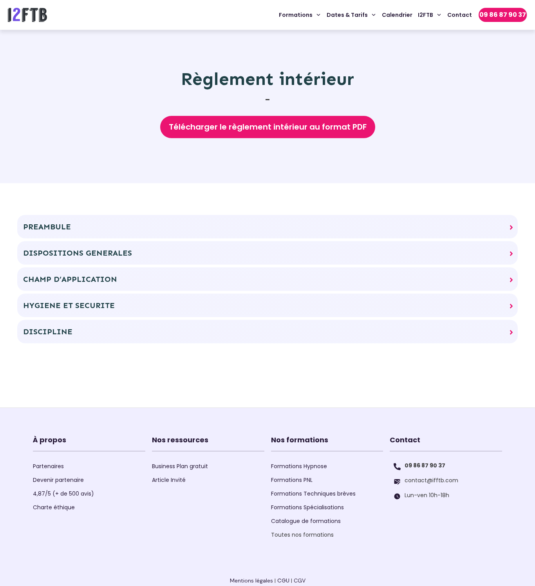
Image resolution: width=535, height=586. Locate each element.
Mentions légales (251, 580)
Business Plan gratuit (180, 466)
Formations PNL (292, 480)
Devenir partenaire (58, 480)
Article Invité (169, 480)
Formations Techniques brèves (313, 494)
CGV (299, 580)
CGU (283, 580)
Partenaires (48, 466)
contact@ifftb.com (431, 480)
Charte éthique (54, 507)
